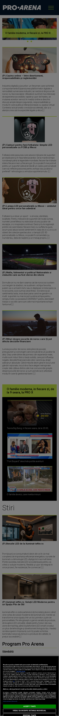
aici (14, 681)
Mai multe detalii (20, 671)
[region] (29, 686)
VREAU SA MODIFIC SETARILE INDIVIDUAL (29, 711)
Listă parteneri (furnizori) (10, 701)
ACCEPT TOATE (29, 706)
